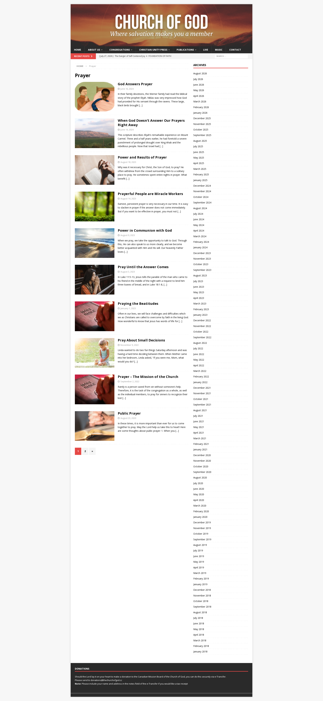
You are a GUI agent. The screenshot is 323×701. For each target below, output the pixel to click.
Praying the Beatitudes (138, 303)
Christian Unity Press (153, 49)
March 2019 (199, 573)
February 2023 (201, 309)
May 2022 (198, 359)
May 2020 (198, 494)
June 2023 (198, 286)
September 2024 (202, 202)
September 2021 (202, 404)
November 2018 (202, 595)
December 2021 (202, 387)
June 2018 (198, 623)
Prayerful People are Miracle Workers (150, 193)
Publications (185, 49)
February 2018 (201, 646)
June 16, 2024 (127, 88)
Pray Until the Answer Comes (143, 267)
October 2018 (200, 601)
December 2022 (202, 320)
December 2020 (202, 455)
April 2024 (198, 230)
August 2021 (200, 410)
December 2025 (202, 118)
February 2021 (201, 443)
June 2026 (198, 84)
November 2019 (202, 528)
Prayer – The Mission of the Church (148, 376)
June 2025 (198, 152)
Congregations (119, 49)
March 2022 (199, 371)
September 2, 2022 (129, 381)
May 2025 (198, 157)
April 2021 (198, 432)
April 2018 (198, 634)
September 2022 (202, 337)
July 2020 (198, 483)
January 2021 (200, 449)
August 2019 (200, 545)
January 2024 (200, 247)
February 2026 (201, 107)
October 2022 (200, 331)
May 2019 (198, 561)
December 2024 (202, 185)
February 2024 (201, 241)
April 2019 (198, 567)
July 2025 (198, 146)
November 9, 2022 (129, 344)
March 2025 (199, 168)
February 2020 (201, 511)
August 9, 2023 (127, 235)
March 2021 (199, 438)
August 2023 (200, 275)
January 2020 (200, 516)
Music (218, 49)
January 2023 (200, 314)
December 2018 (202, 589)
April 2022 (198, 365)
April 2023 (198, 298)
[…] (140, 105)
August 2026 (200, 73)
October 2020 (200, 466)
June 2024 (198, 219)
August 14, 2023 (128, 198)
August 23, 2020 (128, 418)
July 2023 (198, 281)
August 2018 (200, 612)
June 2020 (198, 488)
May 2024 (198, 225)
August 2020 (200, 477)
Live (205, 49)
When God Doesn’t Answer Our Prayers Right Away (151, 122)
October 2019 (200, 533)
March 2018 (199, 640)
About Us (94, 49)
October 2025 (200, 129)
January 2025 (200, 180)
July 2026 (198, 79)
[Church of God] (161, 44)
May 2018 (198, 629)
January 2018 (200, 651)
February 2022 (201, 376)
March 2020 (199, 505)
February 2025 (201, 174)
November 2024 (202, 191)
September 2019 (202, 539)
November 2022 (202, 326)
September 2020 (202, 472)
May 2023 (198, 292)
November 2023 (202, 258)
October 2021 (200, 399)
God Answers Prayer (135, 84)
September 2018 (202, 606)
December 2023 (202, 253)
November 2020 (202, 460)
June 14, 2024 (127, 129)
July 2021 (198, 415)
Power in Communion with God (145, 230)
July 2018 (198, 617)
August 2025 (200, 140)
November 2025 (202, 124)
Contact (235, 49)
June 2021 (198, 421)
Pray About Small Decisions (141, 340)
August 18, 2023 (128, 162)
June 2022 (198, 354)
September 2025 (202, 135)
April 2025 (198, 163)
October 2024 (200, 197)
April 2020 (198, 500)
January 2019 (200, 584)
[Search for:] (231, 56)
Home (77, 49)
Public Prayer (129, 413)
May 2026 (198, 90)
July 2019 (198, 550)
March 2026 (199, 101)
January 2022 (200, 382)
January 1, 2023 (128, 308)
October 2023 (200, 264)
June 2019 (198, 556)
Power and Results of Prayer (142, 157)
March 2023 (199, 303)
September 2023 (202, 269)
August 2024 (200, 208)
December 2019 (202, 522)
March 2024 (199, 236)
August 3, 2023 (127, 271)
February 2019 (201, 578)
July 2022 (198, 348)
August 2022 (200, 342)
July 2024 (198, 213)
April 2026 (198, 96)
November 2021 (202, 393)
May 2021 (198, 427)
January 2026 (200, 112)
